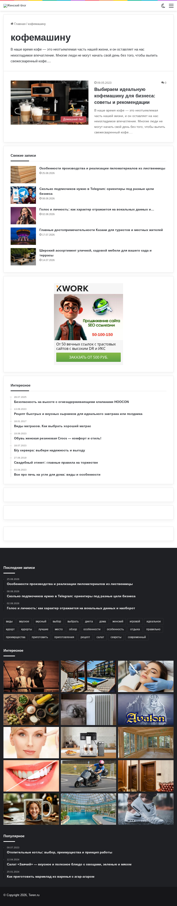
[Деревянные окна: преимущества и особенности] (146, 742)
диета (89, 621)
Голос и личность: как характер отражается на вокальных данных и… (96, 209)
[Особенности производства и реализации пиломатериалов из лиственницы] (23, 174)
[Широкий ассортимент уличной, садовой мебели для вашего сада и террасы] (23, 256)
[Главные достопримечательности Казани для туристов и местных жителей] (23, 236)
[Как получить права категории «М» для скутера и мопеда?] (88, 776)
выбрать (73, 621)
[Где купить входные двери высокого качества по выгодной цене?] (146, 776)
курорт (10, 629)
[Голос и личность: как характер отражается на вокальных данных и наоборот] (23, 215)
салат (100, 637)
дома (102, 621)
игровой (135, 621)
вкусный (41, 621)
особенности (91, 629)
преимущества (15, 637)
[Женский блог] (14, 6)
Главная (19, 24)
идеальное (154, 621)
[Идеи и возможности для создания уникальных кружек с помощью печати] (31, 809)
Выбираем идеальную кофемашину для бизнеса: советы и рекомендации (124, 96)
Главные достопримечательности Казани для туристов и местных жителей (101, 230)
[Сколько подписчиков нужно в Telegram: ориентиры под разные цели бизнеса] (23, 195)
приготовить (40, 637)
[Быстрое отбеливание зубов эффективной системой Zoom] (31, 776)
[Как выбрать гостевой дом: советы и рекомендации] (88, 676)
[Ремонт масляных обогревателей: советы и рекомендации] (88, 709)
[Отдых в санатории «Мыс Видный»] (88, 809)
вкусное (24, 621)
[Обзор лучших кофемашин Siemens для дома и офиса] (88, 742)
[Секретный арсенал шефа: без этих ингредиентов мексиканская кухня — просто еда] (31, 709)
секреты (116, 637)
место (59, 629)
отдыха (135, 629)
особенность (115, 629)
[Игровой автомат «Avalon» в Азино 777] (146, 709)
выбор (57, 621)
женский (117, 621)
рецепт (85, 637)
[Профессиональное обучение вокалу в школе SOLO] (31, 676)
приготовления (64, 637)
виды (9, 621)
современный (137, 637)
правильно (153, 629)
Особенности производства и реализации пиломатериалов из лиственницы (102, 168)
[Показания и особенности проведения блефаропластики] (31, 742)
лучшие (43, 629)
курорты (26, 629)
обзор (73, 629)
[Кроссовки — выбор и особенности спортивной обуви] (146, 809)
